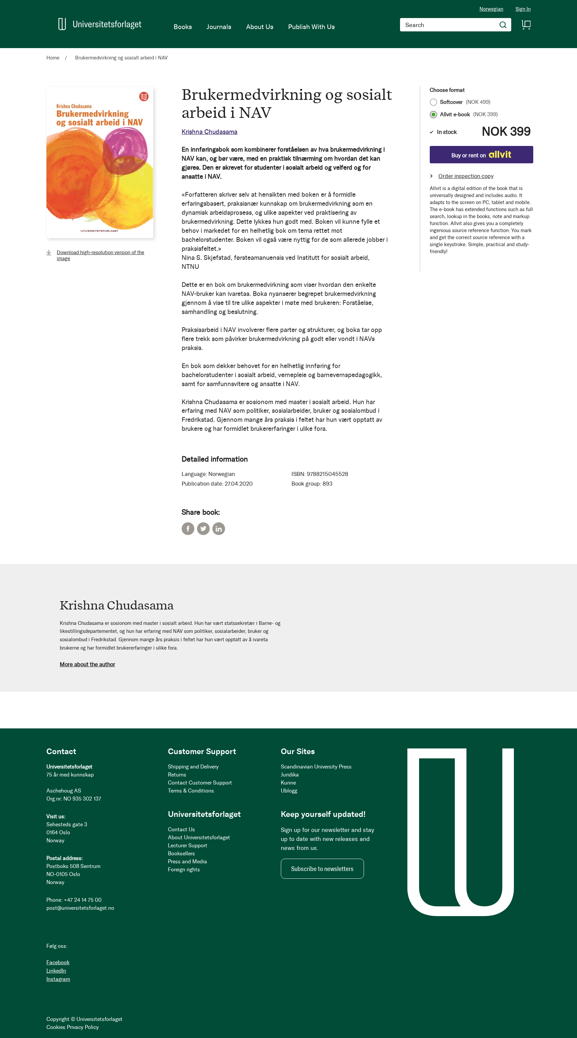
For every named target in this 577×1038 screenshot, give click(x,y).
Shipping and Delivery (193, 766)
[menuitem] (182, 27)
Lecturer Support (187, 845)
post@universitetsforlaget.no (80, 908)
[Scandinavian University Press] (100, 24)
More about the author (87, 664)
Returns (177, 774)
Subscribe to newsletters (322, 869)
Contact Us (181, 829)
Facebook (188, 528)
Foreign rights (184, 869)
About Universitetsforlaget (199, 837)
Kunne (288, 783)
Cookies (55, 1027)
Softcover (465, 102)
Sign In (523, 9)
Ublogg (289, 791)
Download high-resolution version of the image (100, 255)
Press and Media (187, 861)
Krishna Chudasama (209, 132)
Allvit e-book (469, 114)
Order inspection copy (466, 176)
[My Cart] (526, 24)
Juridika (290, 774)
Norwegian (491, 9)
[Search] (503, 24)
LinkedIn (218, 528)
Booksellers (181, 853)
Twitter (203, 528)
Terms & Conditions (191, 791)
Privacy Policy (83, 1027)
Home (52, 58)
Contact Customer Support (200, 783)
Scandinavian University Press (316, 766)
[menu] (254, 27)
